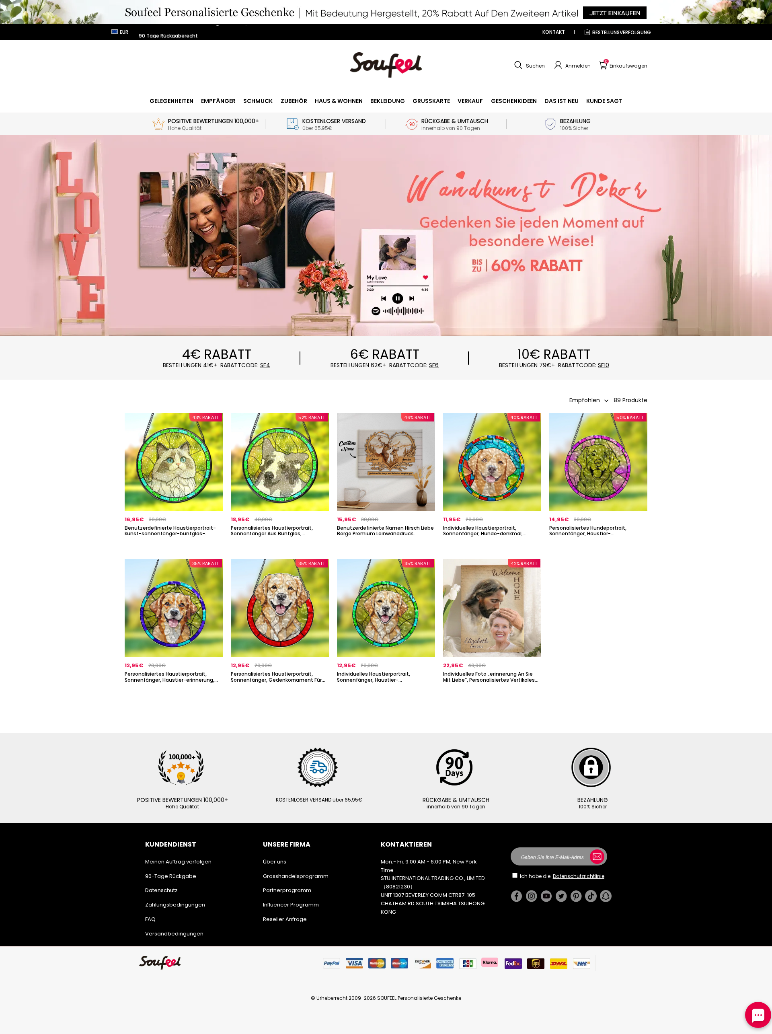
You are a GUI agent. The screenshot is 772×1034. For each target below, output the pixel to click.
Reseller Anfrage (285, 919)
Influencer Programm (291, 905)
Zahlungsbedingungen (175, 905)
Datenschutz (161, 890)
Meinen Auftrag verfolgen (178, 861)
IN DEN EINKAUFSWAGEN (174, 547)
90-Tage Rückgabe (170, 876)
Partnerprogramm (287, 890)
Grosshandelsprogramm (296, 876)
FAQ (150, 919)
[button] (528, 65)
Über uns (274, 861)
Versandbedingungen (174, 933)
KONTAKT (553, 32)
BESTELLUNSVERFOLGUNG (621, 32)
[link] (171, 101)
